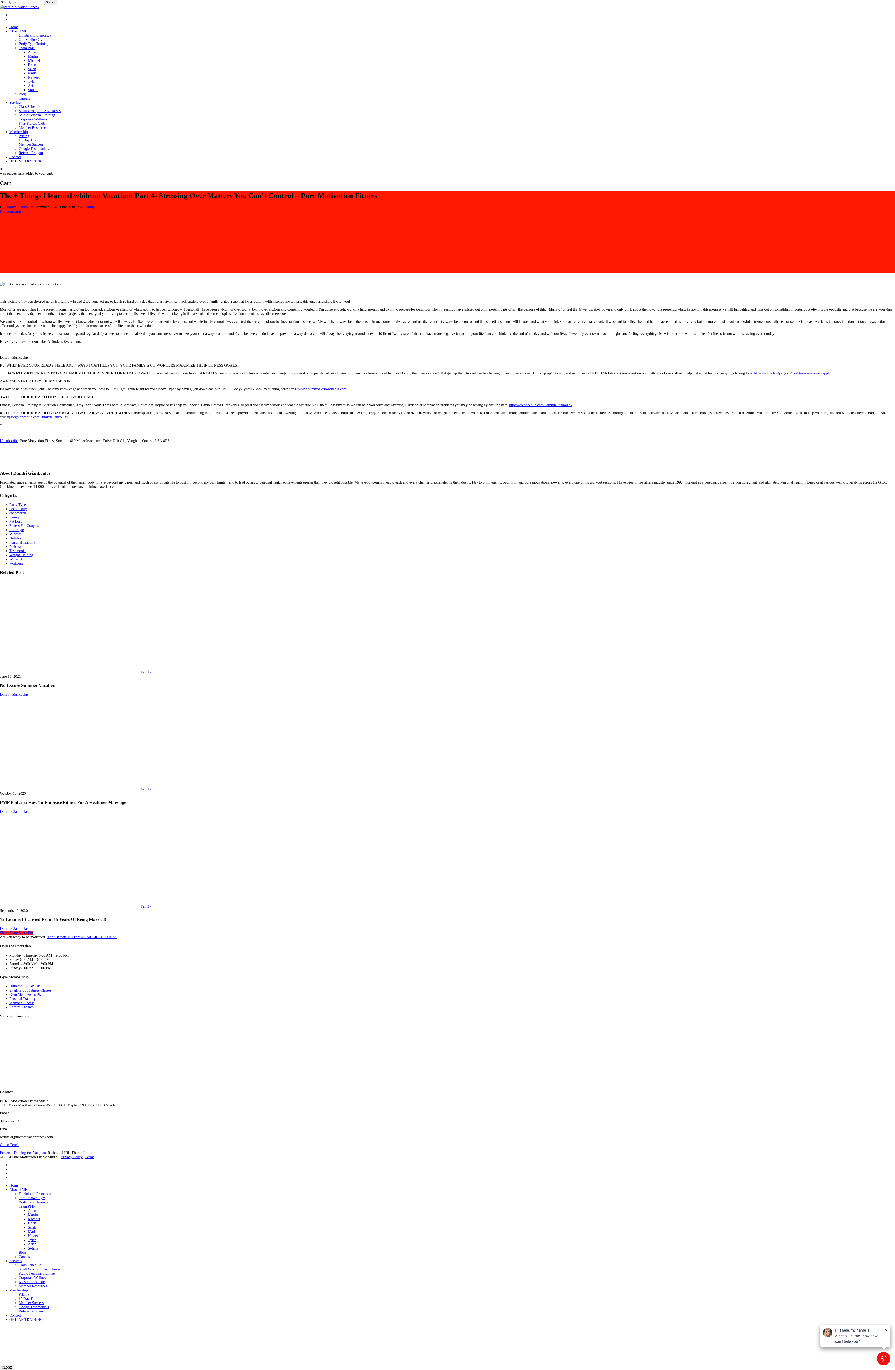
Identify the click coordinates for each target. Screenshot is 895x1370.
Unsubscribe (9, 441)
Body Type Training (33, 1202)
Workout (15, 559)
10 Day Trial (28, 1299)
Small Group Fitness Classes (30, 990)
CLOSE (7, 1367)
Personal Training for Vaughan (23, 1153)
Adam (32, 1210)
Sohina (33, 1248)
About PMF (18, 1189)
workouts (16, 563)
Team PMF (27, 1206)
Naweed (34, 1236)
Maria (32, 1231)
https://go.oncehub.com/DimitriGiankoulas (540, 405)
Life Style (16, 530)
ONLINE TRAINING (26, 1320)
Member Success (21, 1003)
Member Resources (33, 1286)
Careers (24, 1257)
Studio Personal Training (37, 1273)
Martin (33, 1215)
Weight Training (21, 555)
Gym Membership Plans (27, 994)
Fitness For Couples (24, 526)
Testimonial (17, 551)
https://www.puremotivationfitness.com (317, 389)
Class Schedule (30, 1265)
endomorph (17, 513)
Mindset (15, 534)
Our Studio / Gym (32, 1198)
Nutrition (16, 538)
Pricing (24, 1294)
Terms (89, 1157)
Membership (18, 1290)
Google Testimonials (34, 1307)
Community (18, 509)
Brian (32, 1223)
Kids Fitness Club (32, 1282)
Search (50, 2)
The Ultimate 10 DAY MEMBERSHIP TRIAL (82, 937)
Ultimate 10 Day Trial (25, 986)
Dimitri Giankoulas (19, 207)
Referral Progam (21, 1007)
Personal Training (22, 542)
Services (15, 1261)
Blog (22, 1252)
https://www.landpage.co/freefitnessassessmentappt (791, 373)
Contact (15, 1315)
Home (13, 1185)
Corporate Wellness (33, 1278)
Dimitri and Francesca (35, 1194)
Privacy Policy (72, 1157)
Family (89, 207)
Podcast (15, 547)
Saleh (32, 1227)
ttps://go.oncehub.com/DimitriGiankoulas (37, 417)
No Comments (10, 211)
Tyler (32, 1240)
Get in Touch (9, 1145)
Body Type (17, 505)
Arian (32, 1244)
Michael (34, 1219)
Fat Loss (15, 521)
